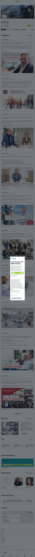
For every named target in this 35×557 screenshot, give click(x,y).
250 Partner (19, 279)
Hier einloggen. (13, 276)
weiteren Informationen (16, 288)
